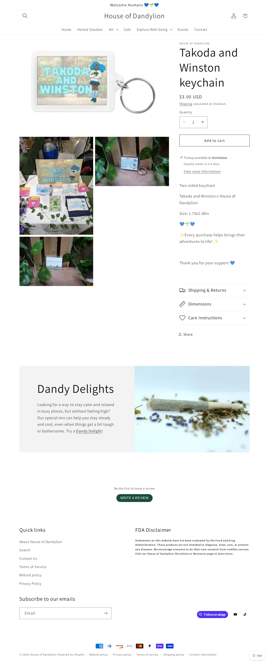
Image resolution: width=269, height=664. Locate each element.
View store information (202, 171)
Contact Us (28, 558)
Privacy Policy (30, 583)
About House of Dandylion (40, 541)
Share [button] (188, 334)
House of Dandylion (43, 654)
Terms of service (148, 654)
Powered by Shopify (71, 654)
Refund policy (30, 575)
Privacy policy (122, 654)
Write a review (134, 498)
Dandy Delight (89, 431)
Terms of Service (32, 566)
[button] (25, 15)
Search (25, 550)
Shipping (185, 103)
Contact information (202, 654)
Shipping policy (173, 654)
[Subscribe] (105, 613)
